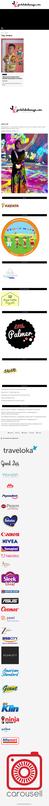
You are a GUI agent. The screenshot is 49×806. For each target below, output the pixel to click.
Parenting (4, 74)
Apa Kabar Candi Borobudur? (33, 409)
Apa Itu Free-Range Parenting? (8, 398)
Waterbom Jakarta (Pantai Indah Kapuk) (10, 414)
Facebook (11, 432)
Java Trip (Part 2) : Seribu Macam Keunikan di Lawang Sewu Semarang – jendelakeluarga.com (21, 424)
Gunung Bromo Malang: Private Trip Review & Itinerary (12, 400)
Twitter (18, 432)
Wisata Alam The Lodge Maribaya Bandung (36, 416)
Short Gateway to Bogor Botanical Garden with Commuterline (14, 425)
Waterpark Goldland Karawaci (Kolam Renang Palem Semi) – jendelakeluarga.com (18, 412)
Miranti (5, 81)
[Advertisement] (24, 17)
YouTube (39, 432)
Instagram (25, 432)
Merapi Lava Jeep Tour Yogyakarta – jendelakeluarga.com (13, 409)
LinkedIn (32, 432)
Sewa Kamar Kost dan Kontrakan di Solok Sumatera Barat (13, 389)
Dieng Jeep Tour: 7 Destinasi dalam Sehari (10, 392)
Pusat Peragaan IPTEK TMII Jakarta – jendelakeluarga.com (13, 416)
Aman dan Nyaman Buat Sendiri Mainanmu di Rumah (12, 77)
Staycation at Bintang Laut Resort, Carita (10, 421)
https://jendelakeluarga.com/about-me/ (9, 131)
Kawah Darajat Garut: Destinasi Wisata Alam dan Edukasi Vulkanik (15, 395)
